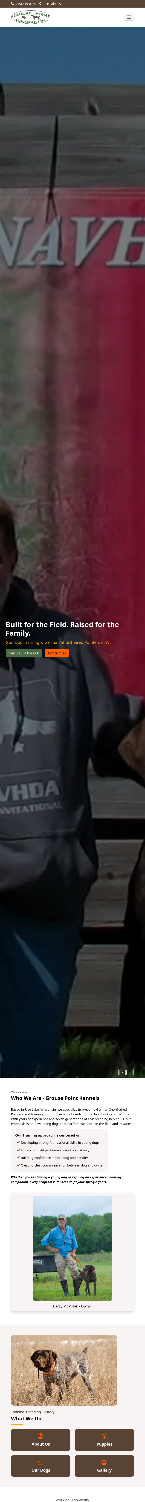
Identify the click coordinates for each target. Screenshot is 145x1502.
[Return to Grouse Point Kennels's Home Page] (31, 17)
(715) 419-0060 (25, 4)
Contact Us (57, 653)
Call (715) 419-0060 (24, 653)
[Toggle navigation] (129, 17)
